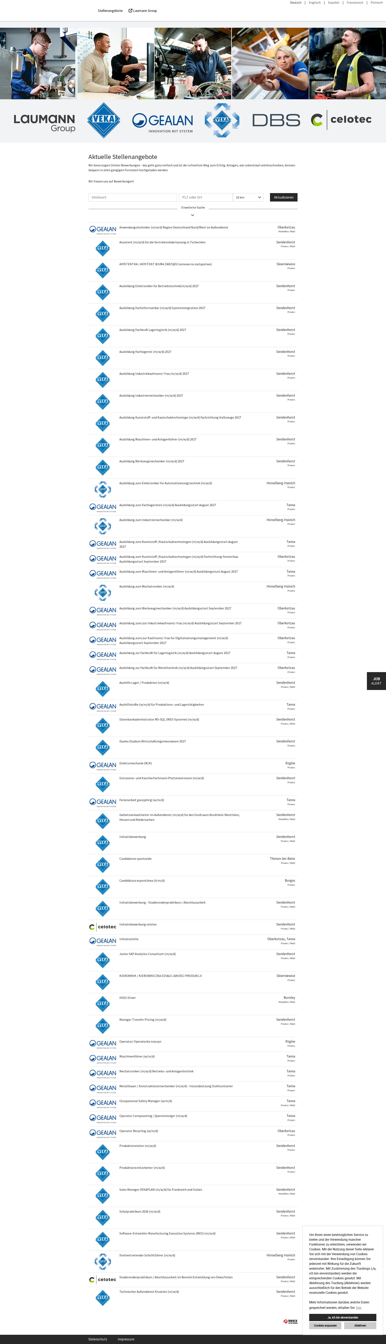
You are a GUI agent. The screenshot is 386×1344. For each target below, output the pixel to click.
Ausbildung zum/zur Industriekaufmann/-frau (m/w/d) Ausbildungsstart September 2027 (180, 623)
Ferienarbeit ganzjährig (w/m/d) (141, 800)
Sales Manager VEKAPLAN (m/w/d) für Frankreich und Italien (160, 1189)
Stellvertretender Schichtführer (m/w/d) (147, 1255)
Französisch (355, 2)
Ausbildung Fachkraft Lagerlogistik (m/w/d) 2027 (152, 330)
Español (333, 2)
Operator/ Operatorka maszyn (140, 1041)
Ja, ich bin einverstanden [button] (342, 1317)
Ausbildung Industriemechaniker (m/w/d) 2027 (151, 395)
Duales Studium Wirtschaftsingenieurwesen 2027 (152, 741)
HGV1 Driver (127, 998)
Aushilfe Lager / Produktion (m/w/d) (144, 683)
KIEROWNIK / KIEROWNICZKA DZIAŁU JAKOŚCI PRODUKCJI (160, 976)
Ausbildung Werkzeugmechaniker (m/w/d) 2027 (151, 461)
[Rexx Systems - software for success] (290, 1321)
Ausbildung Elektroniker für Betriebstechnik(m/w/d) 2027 (159, 286)
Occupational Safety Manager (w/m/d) (145, 1101)
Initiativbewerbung (132, 837)
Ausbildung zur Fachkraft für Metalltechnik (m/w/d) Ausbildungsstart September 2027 (178, 668)
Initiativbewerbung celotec (138, 924)
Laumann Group (144, 10)
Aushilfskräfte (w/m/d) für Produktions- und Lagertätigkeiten (161, 704)
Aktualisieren (284, 197)
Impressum (126, 1339)
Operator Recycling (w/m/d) (138, 1131)
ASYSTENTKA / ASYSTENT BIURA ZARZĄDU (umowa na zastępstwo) (165, 264)
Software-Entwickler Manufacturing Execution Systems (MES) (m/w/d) (167, 1233)
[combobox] (248, 197)
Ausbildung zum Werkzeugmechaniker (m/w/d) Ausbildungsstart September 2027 (175, 608)
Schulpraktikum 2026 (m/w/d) (139, 1211)
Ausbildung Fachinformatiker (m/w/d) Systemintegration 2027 (162, 308)
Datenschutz (97, 1339)
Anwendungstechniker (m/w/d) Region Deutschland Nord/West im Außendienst (173, 227)
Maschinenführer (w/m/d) (137, 1056)
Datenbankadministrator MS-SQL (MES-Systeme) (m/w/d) (159, 719)
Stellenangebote (110, 10)
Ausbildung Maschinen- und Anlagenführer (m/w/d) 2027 (157, 439)
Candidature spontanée (135, 859)
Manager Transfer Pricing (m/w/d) (142, 1019)
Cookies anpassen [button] (325, 1325)
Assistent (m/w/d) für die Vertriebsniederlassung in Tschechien (162, 242)
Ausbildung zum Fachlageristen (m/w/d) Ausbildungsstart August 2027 (167, 505)
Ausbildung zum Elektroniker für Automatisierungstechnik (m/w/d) (165, 483)
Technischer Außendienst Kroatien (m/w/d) (149, 1292)
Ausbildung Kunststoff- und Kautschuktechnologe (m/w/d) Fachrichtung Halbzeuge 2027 (180, 417)
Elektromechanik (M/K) (135, 763)
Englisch (315, 2)
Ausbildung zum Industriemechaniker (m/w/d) (151, 520)
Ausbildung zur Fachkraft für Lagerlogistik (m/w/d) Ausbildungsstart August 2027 (174, 653)
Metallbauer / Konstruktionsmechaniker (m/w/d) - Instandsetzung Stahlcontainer (176, 1086)
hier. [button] (359, 1307)
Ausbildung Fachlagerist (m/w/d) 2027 (145, 352)
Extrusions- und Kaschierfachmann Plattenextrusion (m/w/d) (161, 778)
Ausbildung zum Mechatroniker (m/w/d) (146, 586)
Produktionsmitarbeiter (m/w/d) (142, 1168)
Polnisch (377, 2)
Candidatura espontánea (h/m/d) (142, 880)
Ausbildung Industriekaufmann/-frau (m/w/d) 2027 (154, 374)
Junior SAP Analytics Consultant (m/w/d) (147, 954)
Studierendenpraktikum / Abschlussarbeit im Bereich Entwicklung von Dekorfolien (176, 1277)
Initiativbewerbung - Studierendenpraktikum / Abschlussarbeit (162, 902)
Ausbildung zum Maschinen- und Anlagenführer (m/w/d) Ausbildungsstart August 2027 (178, 571)
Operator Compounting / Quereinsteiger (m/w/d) (153, 1116)
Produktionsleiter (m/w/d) (137, 1146)
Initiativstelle (129, 939)
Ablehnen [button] (360, 1325)
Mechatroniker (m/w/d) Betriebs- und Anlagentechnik (156, 1071)
